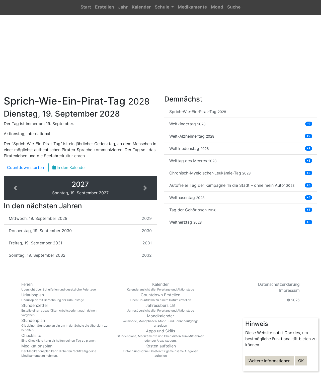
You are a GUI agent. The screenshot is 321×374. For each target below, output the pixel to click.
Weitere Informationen (269, 360)
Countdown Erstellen (160, 297)
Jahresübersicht (160, 307)
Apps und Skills (160, 335)
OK (301, 360)
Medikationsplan (58, 350)
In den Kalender (71, 167)
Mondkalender (160, 320)
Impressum (289, 290)
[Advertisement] (160, 58)
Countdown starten (25, 167)
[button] (164, 7)
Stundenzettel (59, 310)
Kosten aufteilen (160, 350)
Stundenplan (64, 325)
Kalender (160, 286)
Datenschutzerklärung (279, 284)
